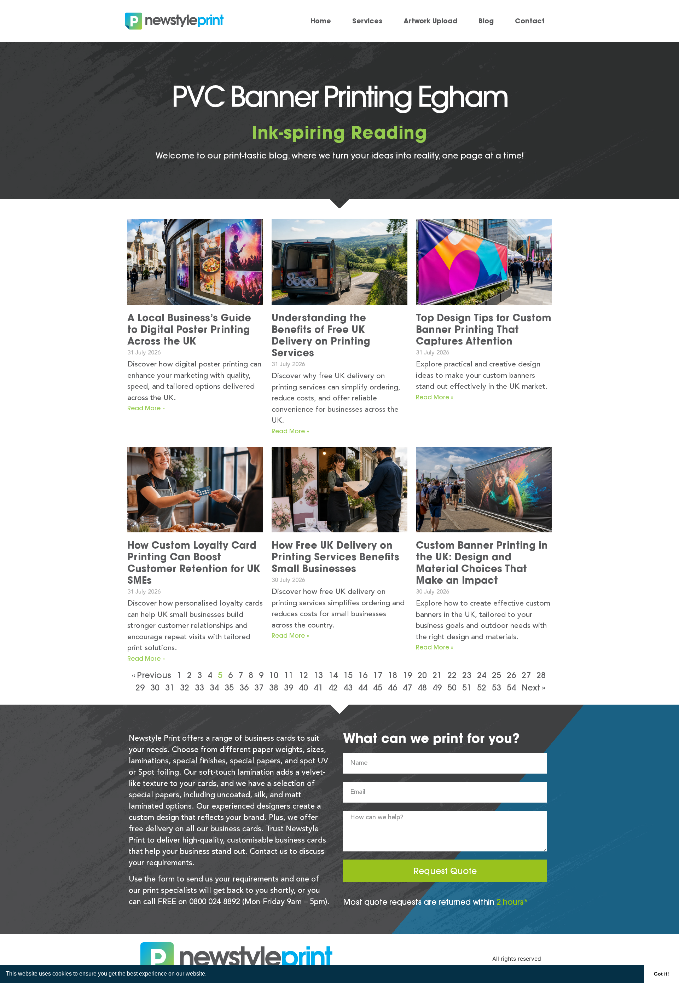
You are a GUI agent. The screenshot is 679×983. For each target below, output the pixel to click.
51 (466, 687)
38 (273, 687)
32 (184, 687)
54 (511, 687)
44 (362, 687)
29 (140, 687)
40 (303, 687)
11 (288, 675)
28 (541, 675)
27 (526, 675)
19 (407, 675)
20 (422, 675)
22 (452, 675)
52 (481, 687)
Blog (486, 21)
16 (362, 675)
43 (348, 687)
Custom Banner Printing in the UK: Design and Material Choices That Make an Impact (482, 562)
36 (244, 687)
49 (437, 687)
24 (481, 675)
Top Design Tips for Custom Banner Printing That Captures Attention (483, 329)
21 (437, 675)
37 (258, 687)
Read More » (146, 408)
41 (318, 687)
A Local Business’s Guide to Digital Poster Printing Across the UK (189, 329)
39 (288, 687)
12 (303, 675)
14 (333, 675)
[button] (209, 974)
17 (377, 675)
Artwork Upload (430, 21)
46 (392, 687)
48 (422, 687)
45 (377, 687)
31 (169, 687)
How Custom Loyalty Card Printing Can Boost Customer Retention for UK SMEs (193, 562)
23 (466, 675)
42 (333, 687)
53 (496, 687)
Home (321, 21)
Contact (530, 21)
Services (367, 21)
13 (318, 675)
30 (154, 687)
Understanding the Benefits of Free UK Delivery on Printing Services (321, 335)
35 (229, 687)
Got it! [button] (661, 974)
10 (273, 675)
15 (348, 675)
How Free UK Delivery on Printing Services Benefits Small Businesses (335, 556)
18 (392, 675)
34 (214, 687)
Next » (533, 687)
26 (511, 675)
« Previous (151, 675)
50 (452, 687)
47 (407, 687)
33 (199, 687)
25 (496, 675)
